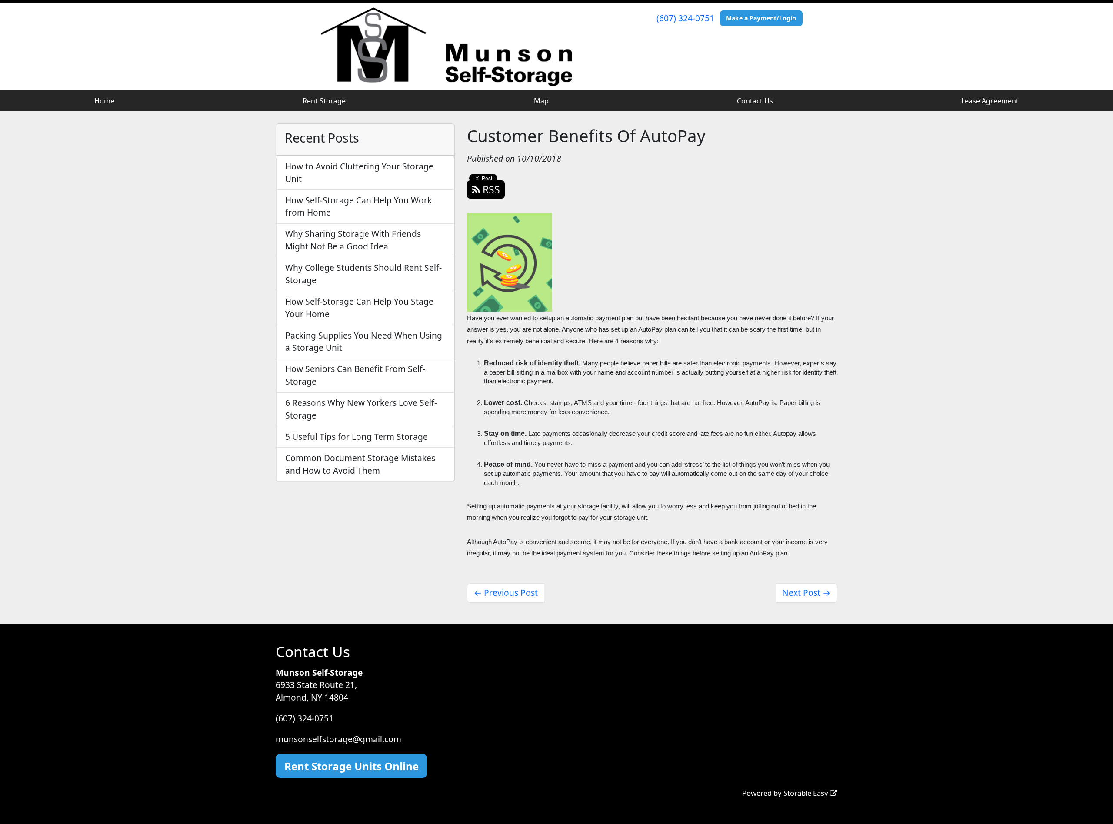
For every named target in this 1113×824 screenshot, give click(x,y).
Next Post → (806, 592)
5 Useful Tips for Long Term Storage (356, 436)
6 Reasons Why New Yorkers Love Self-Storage (361, 409)
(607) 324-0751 (685, 18)
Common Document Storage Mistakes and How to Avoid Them (360, 464)
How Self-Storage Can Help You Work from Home (358, 206)
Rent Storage (324, 101)
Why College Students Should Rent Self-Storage (363, 274)
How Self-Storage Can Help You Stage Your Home (359, 308)
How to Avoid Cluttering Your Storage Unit (359, 172)
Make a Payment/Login (761, 18)
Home (104, 101)
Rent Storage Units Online (351, 766)
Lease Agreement (990, 101)
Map (541, 101)
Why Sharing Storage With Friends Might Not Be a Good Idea (353, 240)
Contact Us (755, 101)
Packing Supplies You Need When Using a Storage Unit (363, 341)
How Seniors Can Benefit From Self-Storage (355, 375)
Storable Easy (806, 793)
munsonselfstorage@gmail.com (338, 739)
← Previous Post (506, 592)
